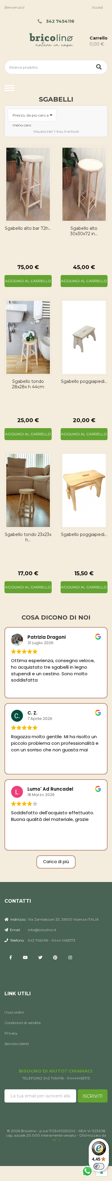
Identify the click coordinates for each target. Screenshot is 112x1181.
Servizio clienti (16, 1043)
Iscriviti (92, 1096)
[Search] (99, 67)
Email (14, 930)
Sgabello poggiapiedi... (84, 381)
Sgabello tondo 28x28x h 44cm (28, 384)
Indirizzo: (18, 919)
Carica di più (56, 862)
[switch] (98, 1166)
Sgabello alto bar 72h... (28, 228)
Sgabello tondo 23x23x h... (28, 537)
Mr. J (56, 1140)
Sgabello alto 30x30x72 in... (84, 231)
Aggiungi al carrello (28, 281)
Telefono (16, 940)
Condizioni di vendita (22, 1022)
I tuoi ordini (14, 1012)
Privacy (11, 1033)
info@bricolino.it (42, 930)
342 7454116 (60, 21)
